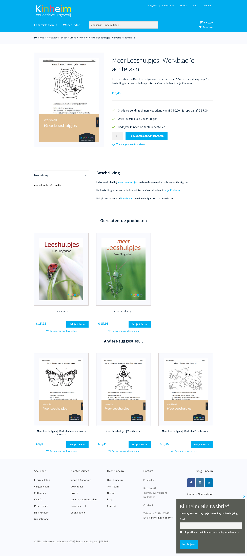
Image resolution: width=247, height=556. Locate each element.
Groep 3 (74, 37)
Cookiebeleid (78, 512)
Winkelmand (41, 519)
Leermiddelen (44, 25)
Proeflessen (41, 506)
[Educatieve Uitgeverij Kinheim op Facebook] (191, 482)
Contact (207, 5)
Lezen (64, 37)
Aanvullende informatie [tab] (47, 185)
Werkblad (85, 37)
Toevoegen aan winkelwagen (146, 135)
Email (182, 519)
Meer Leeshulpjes (127, 182)
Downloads (77, 486)
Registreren (168, 5)
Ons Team (113, 486)
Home (41, 37)
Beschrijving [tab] (41, 175)
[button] (129, 144)
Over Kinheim (115, 480)
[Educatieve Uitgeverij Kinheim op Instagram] (200, 482)
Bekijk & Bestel (77, 324)
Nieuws (183, 5)
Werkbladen (71, 25)
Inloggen (152, 5)
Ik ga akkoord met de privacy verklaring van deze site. (211, 532)
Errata (74, 493)
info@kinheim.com (162, 517)
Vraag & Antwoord (81, 480)
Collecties (40, 493)
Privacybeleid (78, 506)
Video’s (38, 499)
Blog (195, 5)
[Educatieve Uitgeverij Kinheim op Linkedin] (209, 482)
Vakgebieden (41, 486)
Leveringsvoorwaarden (84, 499)
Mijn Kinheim (172, 190)
